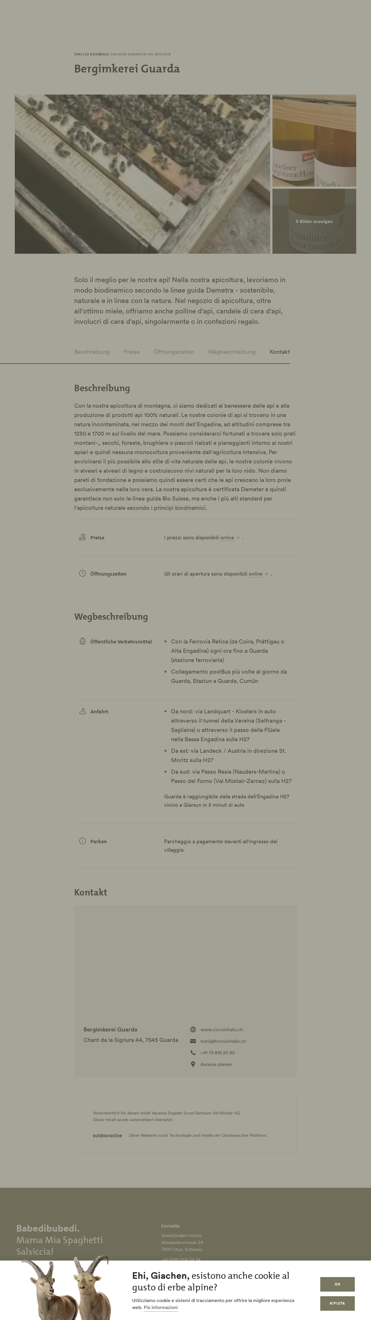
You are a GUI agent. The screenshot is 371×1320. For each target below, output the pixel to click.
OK (338, 1284)
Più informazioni (161, 1307)
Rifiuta (337, 1303)
